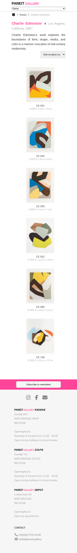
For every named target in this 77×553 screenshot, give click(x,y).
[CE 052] (40, 263)
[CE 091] (40, 112)
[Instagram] (30, 398)
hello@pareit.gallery (30, 539)
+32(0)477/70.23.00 (29, 534)
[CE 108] (40, 363)
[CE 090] (40, 212)
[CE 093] (40, 162)
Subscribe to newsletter (38, 384)
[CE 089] (40, 313)
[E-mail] (46, 398)
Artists (23, 14)
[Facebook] (38, 398)
